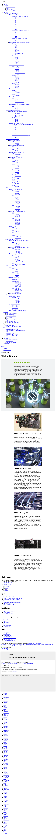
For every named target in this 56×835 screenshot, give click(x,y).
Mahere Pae (31, 643)
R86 (16, 51)
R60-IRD (17, 81)
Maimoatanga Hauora (11, 321)
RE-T (13, 185)
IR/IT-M (14, 297)
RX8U (16, 271)
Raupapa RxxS (15, 55)
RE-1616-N (18, 284)
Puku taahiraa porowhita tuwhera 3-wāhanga (19, 96)
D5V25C (17, 244)
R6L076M (17, 207)
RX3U (16, 269)
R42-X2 (17, 91)
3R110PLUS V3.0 (19, 102)
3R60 (16, 99)
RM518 (17, 276)
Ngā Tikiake (6, 622)
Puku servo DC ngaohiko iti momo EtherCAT (19, 247)
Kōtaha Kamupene (10, 7)
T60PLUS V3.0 (19, 115)
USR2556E (15, 306)
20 (15, 17)
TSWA (13, 263)
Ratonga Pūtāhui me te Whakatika (14, 326)
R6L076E (17, 222)
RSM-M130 (18, 238)
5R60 (16, 108)
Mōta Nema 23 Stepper (38, 644)
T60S (16, 120)
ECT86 (17, 173)
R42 (16, 45)
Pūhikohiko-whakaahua (11, 313)
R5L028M (17, 201)
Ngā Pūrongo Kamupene (12, 339)
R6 (13, 205)
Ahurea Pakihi (9, 9)
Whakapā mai (7, 343)
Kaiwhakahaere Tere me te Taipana (17, 310)
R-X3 (13, 94)
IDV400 (17, 257)
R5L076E (17, 217)
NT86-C (17, 144)
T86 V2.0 (17, 116)
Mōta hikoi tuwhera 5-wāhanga (19, 38)
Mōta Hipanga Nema (28, 644)
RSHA (13, 227)
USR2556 (14, 305)
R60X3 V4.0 (18, 95)
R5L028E (17, 214)
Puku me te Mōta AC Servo (10, 600)
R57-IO (17, 69)
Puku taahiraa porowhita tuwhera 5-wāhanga (19, 104)
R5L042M (17, 202)
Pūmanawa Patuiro (8, 635)
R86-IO (17, 71)
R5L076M (17, 203)
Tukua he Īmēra (4, 648)
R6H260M (17, 210)
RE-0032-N (18, 283)
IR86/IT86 (17, 302)
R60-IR (17, 79)
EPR (13, 147)
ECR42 (17, 165)
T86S (16, 121)
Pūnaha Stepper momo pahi (12, 139)
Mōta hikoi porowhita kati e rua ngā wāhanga (22, 124)
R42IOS (17, 84)
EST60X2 (17, 162)
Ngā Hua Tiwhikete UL (14, 304)
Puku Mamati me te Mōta (9, 597)
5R (13, 106)
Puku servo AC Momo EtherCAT (17, 211)
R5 (13, 195)
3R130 (16, 103)
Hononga (14, 279)
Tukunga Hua (9, 341)
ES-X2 (13, 161)
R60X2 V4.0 (18, 92)
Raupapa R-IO (15, 66)
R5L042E (17, 215)
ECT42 (17, 170)
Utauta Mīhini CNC (11, 316)
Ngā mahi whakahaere (11, 320)
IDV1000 (17, 260)
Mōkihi (8, 318)
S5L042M (17, 193)
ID (12, 255)
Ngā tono (6, 312)
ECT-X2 (14, 177)
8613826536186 (4, 649)
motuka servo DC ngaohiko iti (16, 261)
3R (13, 98)
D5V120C (17, 243)
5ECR (13, 182)
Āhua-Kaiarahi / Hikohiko (12, 322)
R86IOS (17, 87)
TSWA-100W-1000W (20, 264)
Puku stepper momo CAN (15, 140)
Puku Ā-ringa (7, 634)
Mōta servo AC (12, 226)
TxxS (13, 117)
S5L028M (17, 191)
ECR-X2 (14, 174)
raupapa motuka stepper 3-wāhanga (20, 30)
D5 (13, 242)
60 (15, 25)
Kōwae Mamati (15, 281)
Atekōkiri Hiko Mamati (17, 644)
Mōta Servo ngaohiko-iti (9, 640)
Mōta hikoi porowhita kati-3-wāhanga (21, 135)
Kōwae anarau (15, 288)
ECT (13, 169)
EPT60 (16, 150)
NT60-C (17, 143)
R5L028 (17, 197)
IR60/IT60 (17, 301)
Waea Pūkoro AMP (39, 643)
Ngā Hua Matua (10, 294)
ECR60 (17, 166)
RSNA (13, 232)
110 (16, 28)
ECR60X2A (18, 176)
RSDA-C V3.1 (18, 231)
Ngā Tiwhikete (7, 632)
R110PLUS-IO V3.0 (20, 73)
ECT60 (17, 172)
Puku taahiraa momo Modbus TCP (17, 145)
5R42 (16, 107)
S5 (12, 190)
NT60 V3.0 (18, 154)
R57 (16, 46)
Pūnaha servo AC (10, 187)
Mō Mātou (6, 5)
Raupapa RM (15, 272)
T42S (16, 119)
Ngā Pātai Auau (10, 325)
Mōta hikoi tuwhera (13, 14)
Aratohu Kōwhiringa (8, 639)
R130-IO (17, 74)
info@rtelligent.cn (8, 584)
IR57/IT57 (17, 300)
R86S (16, 63)
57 (15, 24)
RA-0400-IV (18, 292)
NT (13, 153)
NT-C (13, 141)
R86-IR (17, 82)
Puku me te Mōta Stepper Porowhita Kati (15, 330)
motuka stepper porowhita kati (13, 110)
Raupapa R (14, 44)
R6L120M (17, 209)
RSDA (13, 230)
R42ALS (17, 61)
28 (15, 18)
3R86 (16, 100)
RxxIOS (14, 83)
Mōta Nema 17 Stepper (6, 644)
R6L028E (17, 219)
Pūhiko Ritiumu (10, 314)
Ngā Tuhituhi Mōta (8, 636)
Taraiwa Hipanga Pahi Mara (16, 645)
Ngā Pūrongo (7, 338)
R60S (16, 62)
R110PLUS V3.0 (19, 53)
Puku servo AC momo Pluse (15, 189)
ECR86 (17, 168)
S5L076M (17, 194)
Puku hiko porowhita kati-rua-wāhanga (18, 111)
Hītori (7, 8)
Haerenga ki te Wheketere (12, 11)
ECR (13, 164)
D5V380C (17, 246)
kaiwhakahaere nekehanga (15, 293)
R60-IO (17, 70)
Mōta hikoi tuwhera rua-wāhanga (20, 16)
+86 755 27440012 (8, 583)
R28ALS (17, 58)
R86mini (17, 50)
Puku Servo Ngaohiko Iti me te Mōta (12, 602)
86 (15, 26)
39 (15, 21)
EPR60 (17, 148)
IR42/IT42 (17, 298)
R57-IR (17, 78)
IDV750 (17, 259)
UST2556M (15, 309)
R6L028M (17, 206)
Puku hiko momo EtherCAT (15, 157)
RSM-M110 (18, 236)
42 (15, 22)
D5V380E (17, 252)
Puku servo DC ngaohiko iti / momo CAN (19, 240)
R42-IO (17, 67)
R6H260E (17, 224)
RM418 (17, 273)
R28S (16, 57)
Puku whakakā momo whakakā (16, 65)
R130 (16, 54)
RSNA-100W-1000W (20, 234)
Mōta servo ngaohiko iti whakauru (17, 253)
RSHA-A (17, 228)
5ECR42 (17, 184)
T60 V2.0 (17, 114)
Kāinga (5, 4)
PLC (10, 267)
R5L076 (17, 199)
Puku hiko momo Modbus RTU (16, 152)
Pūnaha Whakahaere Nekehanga (13, 265)
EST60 (16, 160)
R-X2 (13, 90)
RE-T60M (17, 186)
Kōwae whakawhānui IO (15, 277)
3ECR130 (17, 181)
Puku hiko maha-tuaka (14, 88)
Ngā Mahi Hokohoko (11, 342)
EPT (13, 149)
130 (16, 29)
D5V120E (17, 250)
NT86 (16, 156)
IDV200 (17, 256)
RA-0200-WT (18, 290)
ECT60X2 (17, 178)
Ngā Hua (6, 12)
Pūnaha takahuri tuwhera (12, 13)
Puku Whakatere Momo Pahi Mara (12, 599)
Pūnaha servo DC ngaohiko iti (13, 239)
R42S (16, 59)
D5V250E (17, 251)
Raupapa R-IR (15, 75)
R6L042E (17, 220)
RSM (13, 235)
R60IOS (17, 86)
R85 (16, 49)
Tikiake (5, 327)
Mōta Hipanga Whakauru (15, 296)
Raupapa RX (15, 268)
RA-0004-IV (18, 289)
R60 (16, 47)
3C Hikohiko (9, 317)
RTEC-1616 (18, 287)
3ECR (13, 180)
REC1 (16, 280)
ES (13, 158)
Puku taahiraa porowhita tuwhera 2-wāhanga (19, 42)
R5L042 (17, 198)
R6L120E (17, 223)
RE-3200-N (18, 285)
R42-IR (17, 77)
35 (15, 20)
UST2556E (15, 308)
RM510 (17, 275)
